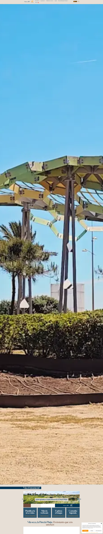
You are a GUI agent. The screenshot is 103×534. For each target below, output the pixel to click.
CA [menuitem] (75, 1)
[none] (75, 1)
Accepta (85, 530)
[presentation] (22, 499)
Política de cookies (88, 532)
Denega (92, 530)
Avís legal (97, 532)
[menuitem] (75, 1)
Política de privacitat (93, 532)
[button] (101, 523)
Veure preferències (98, 530)
